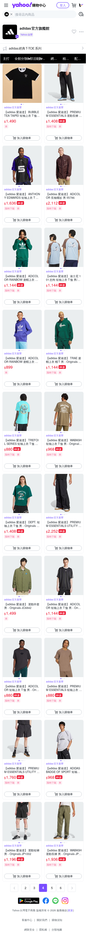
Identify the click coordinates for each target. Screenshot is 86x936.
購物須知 (57, 920)
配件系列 (79, 58)
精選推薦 (67, 58)
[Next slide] (39, 83)
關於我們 (42, 920)
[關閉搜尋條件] (11, 14)
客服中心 (27, 920)
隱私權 (43, 929)
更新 (70, 910)
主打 (6, 58)
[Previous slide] (5, 83)
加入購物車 (24, 138)
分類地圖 (57, 929)
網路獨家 (55, 58)
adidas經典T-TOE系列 (25, 48)
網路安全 (29, 929)
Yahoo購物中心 (29, 5)
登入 (63, 5)
